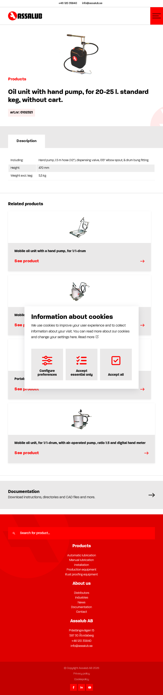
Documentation (81, 607)
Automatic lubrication (81, 555)
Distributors (81, 593)
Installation (81, 565)
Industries (81, 597)
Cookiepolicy (81, 679)
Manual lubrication (81, 560)
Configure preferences (47, 373)
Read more (86, 337)
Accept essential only (82, 373)
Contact (81, 612)
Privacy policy (81, 673)
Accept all (116, 375)
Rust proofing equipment (81, 574)
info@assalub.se (82, 646)
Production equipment (81, 569)
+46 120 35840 (81, 641)
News (81, 602)
